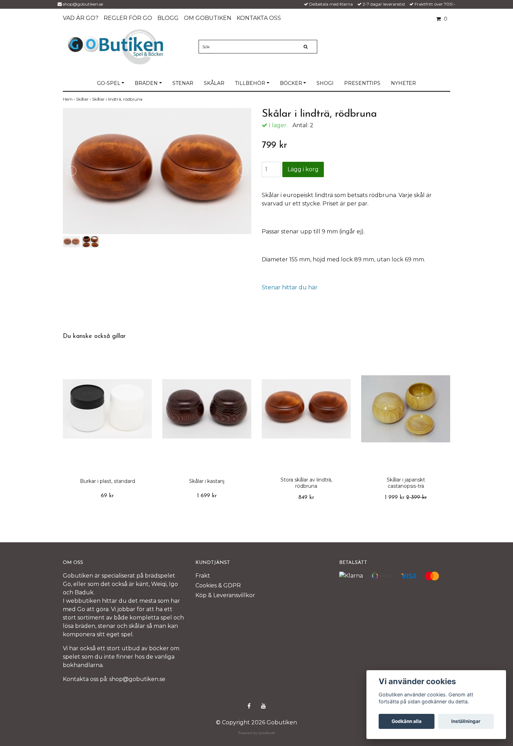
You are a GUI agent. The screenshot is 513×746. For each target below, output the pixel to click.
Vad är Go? (80, 18)
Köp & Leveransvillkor (225, 595)
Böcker (291, 83)
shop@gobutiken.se (83, 4)
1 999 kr (406, 497)
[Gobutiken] (115, 46)
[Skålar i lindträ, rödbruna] (157, 171)
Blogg (168, 18)
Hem (69, 99)
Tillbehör (250, 83)
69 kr (107, 496)
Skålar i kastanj (206, 481)
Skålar (214, 83)
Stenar (182, 83)
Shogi (325, 83)
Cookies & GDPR (218, 585)
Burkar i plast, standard (107, 481)
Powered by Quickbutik (256, 733)
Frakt (202, 575)
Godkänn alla (407, 721)
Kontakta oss (259, 18)
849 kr (306, 497)
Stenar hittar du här (290, 287)
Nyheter (403, 83)
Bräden (146, 83)
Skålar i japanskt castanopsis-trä (406, 483)
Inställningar (466, 721)
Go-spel (108, 83)
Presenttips (362, 83)
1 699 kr (207, 496)
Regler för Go (128, 18)
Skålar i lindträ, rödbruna (117, 99)
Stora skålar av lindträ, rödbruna (306, 483)
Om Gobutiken (207, 18)
